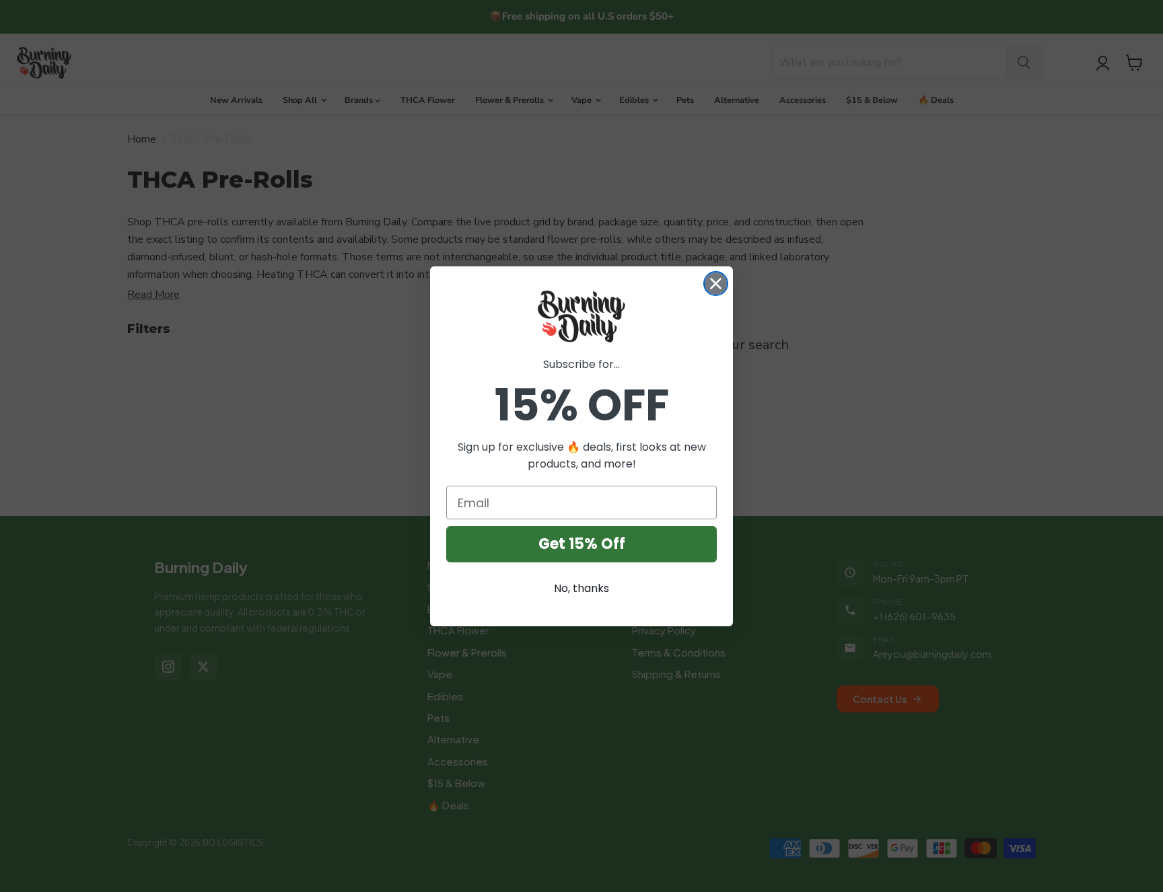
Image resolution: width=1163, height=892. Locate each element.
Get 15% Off (581, 543)
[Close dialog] (716, 283)
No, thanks (581, 588)
